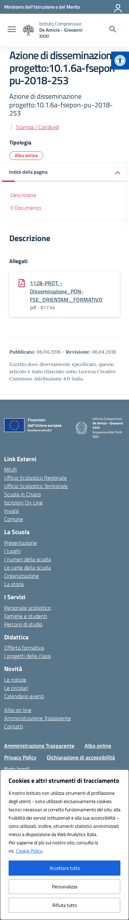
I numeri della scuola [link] (27, 559)
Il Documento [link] (25, 208)
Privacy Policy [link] (20, 757)
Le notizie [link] (15, 679)
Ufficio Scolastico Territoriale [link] (36, 486)
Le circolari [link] (16, 688)
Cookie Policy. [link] (29, 850)
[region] (64, 844)
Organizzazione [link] (21, 576)
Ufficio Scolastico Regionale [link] (35, 478)
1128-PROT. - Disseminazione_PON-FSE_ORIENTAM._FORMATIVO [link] (66, 291)
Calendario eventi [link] (24, 696)
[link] (120, 60)
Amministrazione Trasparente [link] (37, 718)
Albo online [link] (26, 155)
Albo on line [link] (17, 710)
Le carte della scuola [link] (27, 567)
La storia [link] (14, 584)
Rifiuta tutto (64, 905)
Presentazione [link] (20, 543)
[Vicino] (122, 775)
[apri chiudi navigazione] (12, 30)
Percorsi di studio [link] (23, 624)
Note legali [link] (16, 769)
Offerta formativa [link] (24, 647)
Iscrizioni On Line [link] (23, 502)
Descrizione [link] (23, 195)
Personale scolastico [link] (27, 608)
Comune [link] (13, 519)
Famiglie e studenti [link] (25, 616)
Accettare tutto (65, 868)
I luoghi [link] (12, 551)
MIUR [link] (10, 469)
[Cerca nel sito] (112, 29)
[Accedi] (118, 7)
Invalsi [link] (11, 511)
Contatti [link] (13, 726)
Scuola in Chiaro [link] (22, 494)
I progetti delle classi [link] (27, 656)
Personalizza (64, 886)
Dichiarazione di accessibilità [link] (81, 757)
